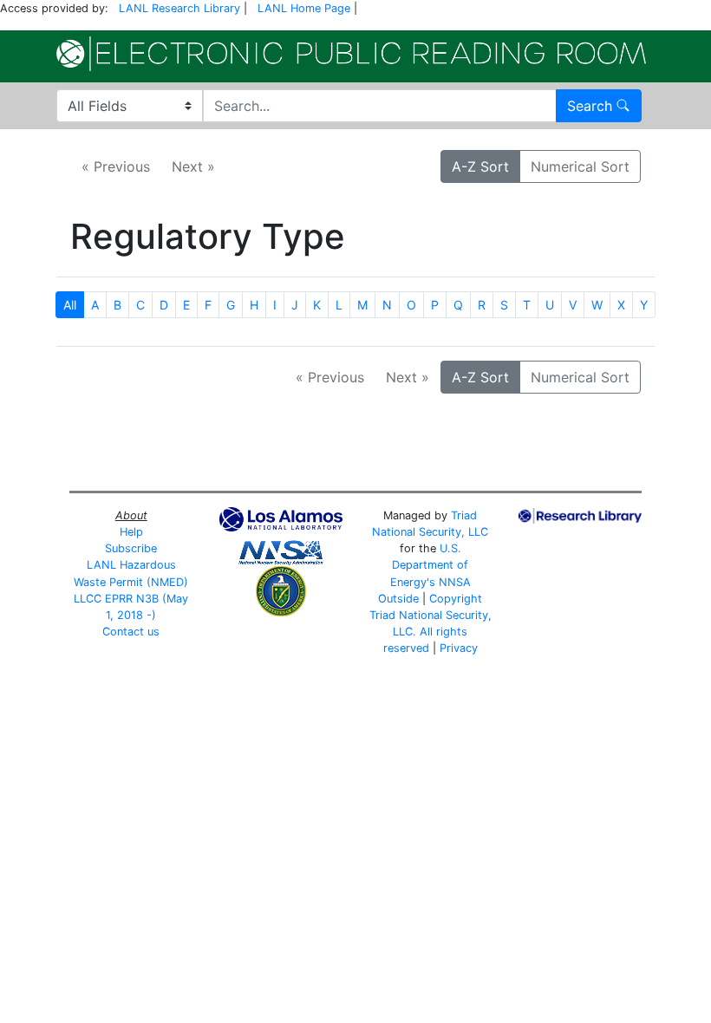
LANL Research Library (179, 8)
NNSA (455, 582)
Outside (398, 598)
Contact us (131, 631)
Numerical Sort (580, 166)
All (69, 304)
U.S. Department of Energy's (429, 565)
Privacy (459, 648)
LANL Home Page (304, 8)
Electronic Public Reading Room (351, 53)
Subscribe (131, 548)
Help (131, 531)
